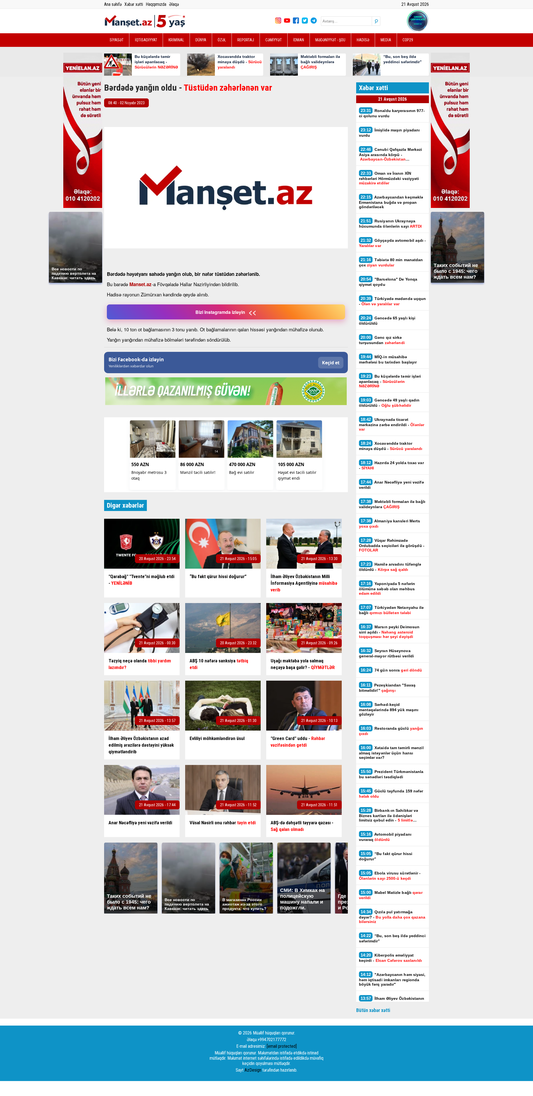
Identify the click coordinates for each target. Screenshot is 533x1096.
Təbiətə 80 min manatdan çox (391, 262)
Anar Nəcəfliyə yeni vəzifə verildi (391, 485)
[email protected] (282, 1046)
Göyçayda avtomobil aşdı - (392, 243)
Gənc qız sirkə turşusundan (382, 340)
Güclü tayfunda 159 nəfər (391, 794)
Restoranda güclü (391, 731)
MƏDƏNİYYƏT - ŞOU (330, 40)
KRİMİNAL (176, 40)
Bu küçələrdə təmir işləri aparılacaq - (390, 381)
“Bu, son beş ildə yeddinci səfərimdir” (392, 938)
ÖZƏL (222, 40)
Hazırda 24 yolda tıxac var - (391, 465)
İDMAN (298, 40)
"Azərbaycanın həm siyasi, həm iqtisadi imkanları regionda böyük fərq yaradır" (392, 979)
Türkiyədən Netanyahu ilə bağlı (391, 610)
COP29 (408, 40)
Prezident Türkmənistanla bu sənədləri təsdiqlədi (391, 774)
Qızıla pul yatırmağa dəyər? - (392, 916)
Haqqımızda (156, 4)
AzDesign (253, 1070)
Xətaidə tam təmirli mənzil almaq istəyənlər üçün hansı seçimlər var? (391, 752)
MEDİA (386, 40)
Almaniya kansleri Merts (389, 523)
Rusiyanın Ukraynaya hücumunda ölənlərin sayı (390, 223)
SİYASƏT (117, 40)
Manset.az (140, 284)
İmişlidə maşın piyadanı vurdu (389, 133)
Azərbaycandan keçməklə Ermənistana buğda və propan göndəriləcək (391, 202)
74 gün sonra (392, 670)
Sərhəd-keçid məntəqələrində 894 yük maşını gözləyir (389, 709)
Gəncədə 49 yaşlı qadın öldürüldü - (389, 403)
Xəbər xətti (133, 4)
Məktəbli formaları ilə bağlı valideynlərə (392, 504)
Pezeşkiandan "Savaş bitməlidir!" (387, 688)
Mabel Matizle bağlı (391, 895)
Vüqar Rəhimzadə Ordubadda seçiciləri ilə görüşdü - (391, 545)
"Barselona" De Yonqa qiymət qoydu (388, 282)
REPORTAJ (245, 40)
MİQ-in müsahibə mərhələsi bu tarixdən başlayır (388, 359)
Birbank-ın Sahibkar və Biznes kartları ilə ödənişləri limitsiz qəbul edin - (388, 815)
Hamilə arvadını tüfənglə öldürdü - (390, 567)
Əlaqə (174, 4)
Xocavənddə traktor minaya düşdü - (391, 446)
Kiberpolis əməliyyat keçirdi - (390, 958)
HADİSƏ (363, 40)
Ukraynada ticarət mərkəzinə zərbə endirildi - (391, 424)
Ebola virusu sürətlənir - (390, 876)
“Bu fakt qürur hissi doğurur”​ (386, 856)
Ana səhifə (113, 4)
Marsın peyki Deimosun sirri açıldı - (389, 631)
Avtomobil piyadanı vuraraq (385, 837)
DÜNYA (200, 40)
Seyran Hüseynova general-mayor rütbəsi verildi (386, 653)
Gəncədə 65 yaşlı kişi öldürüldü (387, 321)
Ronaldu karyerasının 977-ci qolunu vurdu (392, 113)
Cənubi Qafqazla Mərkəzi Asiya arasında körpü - (390, 154)
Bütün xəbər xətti (373, 1010)
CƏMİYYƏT (273, 40)
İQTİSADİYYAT (146, 40)
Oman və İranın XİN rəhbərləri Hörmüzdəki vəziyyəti (389, 178)
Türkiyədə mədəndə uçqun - (392, 301)
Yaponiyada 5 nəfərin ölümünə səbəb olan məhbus (387, 588)
